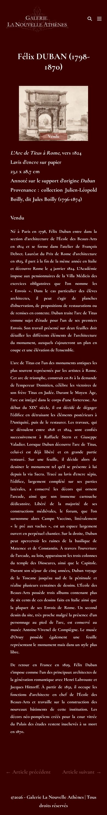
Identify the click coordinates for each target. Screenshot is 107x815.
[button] (90, 18)
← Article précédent (28, 772)
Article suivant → (82, 772)
